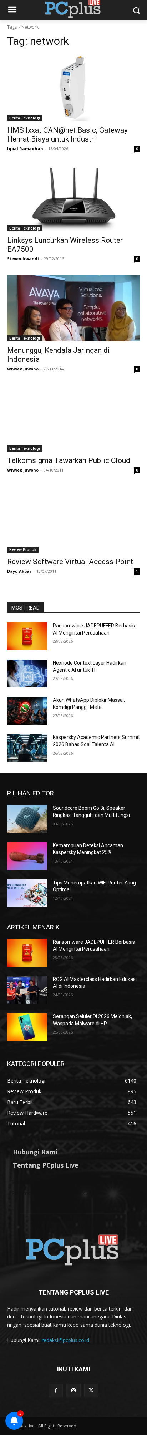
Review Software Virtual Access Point (70, 561)
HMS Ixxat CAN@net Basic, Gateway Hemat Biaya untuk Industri (67, 134)
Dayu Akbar (19, 571)
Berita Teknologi (24, 117)
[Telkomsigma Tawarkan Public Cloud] (73, 418)
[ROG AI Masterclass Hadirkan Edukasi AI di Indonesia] (27, 990)
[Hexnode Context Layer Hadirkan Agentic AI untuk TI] (27, 673)
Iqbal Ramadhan (25, 148)
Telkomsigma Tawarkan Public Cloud (68, 460)
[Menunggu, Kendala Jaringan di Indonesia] (73, 308)
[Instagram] (73, 1390)
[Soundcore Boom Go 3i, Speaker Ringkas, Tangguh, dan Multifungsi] (27, 819)
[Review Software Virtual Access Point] (73, 519)
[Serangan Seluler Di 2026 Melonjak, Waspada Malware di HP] (27, 1027)
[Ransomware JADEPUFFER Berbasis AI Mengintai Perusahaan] (27, 636)
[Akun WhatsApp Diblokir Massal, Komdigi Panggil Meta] (27, 711)
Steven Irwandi (23, 258)
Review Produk (22, 549)
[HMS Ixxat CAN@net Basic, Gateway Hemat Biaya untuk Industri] (73, 88)
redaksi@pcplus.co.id (65, 1340)
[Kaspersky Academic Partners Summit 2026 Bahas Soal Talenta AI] (27, 748)
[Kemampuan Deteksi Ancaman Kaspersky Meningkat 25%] (27, 856)
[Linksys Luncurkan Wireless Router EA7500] (73, 198)
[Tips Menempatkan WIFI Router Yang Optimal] (27, 893)
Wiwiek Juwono (23, 368)
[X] (91, 1390)
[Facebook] (56, 1390)
